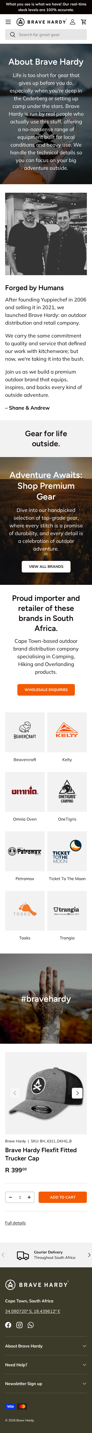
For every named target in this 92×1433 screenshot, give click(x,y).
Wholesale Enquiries (46, 689)
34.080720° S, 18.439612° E (32, 1311)
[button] (83, 22)
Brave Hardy (15, 1141)
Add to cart (63, 1197)
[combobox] (46, 34)
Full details (15, 1222)
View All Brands (46, 566)
